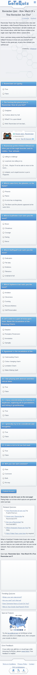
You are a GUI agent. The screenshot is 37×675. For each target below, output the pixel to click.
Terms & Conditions (9, 664)
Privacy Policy (22, 664)
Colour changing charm (13, 361)
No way (7, 482)
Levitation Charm (10, 366)
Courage (8, 232)
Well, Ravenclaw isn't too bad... (15, 124)
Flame (7, 196)
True (6, 89)
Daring (7, 237)
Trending (23, 671)
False (7, 94)
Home (13, 671)
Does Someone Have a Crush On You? (15, 603)
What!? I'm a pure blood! (13, 119)
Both (6, 478)
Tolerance (8, 271)
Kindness (8, 267)
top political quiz (13, 633)
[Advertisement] (18, 65)
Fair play (8, 262)
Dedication (8, 258)
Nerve (7, 241)
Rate (6, 469)
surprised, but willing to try (13, 161)
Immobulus (8, 338)
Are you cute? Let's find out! (11, 600)
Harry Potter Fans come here (16, 533)
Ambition (8, 292)
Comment (8, 474)
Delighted (8, 110)
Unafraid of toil (9, 276)
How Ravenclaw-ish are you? (16, 511)
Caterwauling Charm (12, 357)
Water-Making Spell (11, 370)
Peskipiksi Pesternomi (12, 334)
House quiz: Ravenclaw (24, 134)
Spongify (8, 343)
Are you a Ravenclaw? (13, 522)
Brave (7, 224)
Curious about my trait (12, 115)
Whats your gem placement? (12, 597)
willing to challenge (11, 157)
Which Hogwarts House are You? (17, 528)
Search (18, 671)
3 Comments (25, 18)
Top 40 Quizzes (26, 139)
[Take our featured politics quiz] (18, 622)
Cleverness (9, 297)
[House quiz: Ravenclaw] (7, 136)
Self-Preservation (11, 310)
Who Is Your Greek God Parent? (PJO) (15, 607)
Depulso (7, 330)
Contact (31, 664)
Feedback (33, 18)
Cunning (7, 301)
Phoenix (7, 191)
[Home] (18, 3)
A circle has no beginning (13, 200)
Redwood (33, 48)
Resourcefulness (10, 306)
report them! (25, 651)
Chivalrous (8, 228)
